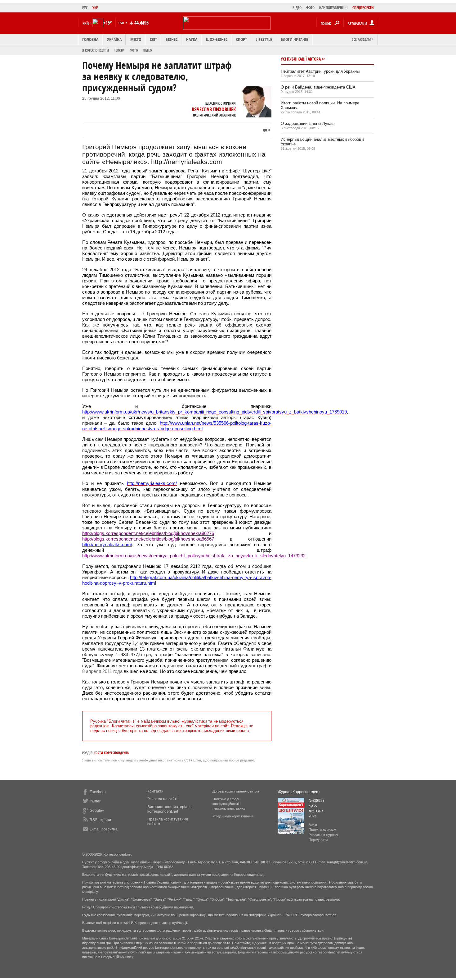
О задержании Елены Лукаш (307, 123)
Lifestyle (264, 39)
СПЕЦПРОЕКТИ (363, 7)
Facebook (98, 792)
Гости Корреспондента (111, 752)
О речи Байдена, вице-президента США (318, 87)
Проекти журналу (322, 829)
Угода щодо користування (232, 816)
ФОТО (310, 7)
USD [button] (121, 23)
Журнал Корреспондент (299, 792)
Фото (134, 50)
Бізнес (171, 39)
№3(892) (316, 800)
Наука (191, 39)
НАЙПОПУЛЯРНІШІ (333, 7)
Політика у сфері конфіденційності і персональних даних (228, 803)
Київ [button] (86, 23)
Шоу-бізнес (216, 39)
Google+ (97, 810)
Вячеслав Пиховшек (214, 109)
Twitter (95, 801)
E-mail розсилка (104, 829)
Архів (313, 824)
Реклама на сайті (162, 799)
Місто (135, 39)
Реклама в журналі (323, 835)
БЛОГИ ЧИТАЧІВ (294, 39)
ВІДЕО (297, 7)
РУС (85, 7)
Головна (90, 39)
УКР (95, 7)
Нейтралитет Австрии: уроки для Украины (320, 71)
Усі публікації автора (301, 59)
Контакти (155, 791)
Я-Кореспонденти (95, 50)
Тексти (119, 50)
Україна (114, 39)
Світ (153, 39)
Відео (147, 50)
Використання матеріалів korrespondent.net (169, 809)
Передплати (318, 840)
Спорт (241, 39)
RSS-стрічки (100, 820)
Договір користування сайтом (235, 791)
